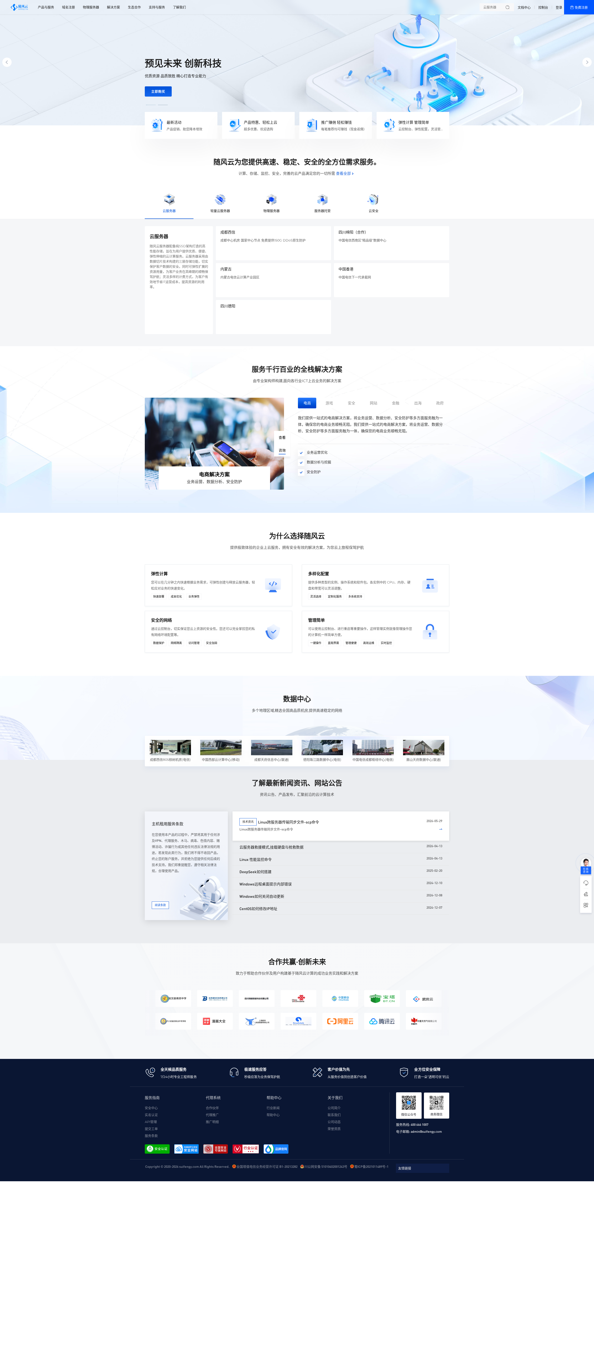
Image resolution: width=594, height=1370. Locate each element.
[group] (297, 62)
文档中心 (524, 7)
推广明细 (212, 1122)
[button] (151, 104)
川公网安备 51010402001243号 (325, 1166)
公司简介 (334, 1108)
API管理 (151, 1122)
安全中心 (151, 1108)
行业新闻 (273, 1108)
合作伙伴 (212, 1108)
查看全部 (343, 173)
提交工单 (151, 1129)
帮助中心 (273, 1115)
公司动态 (334, 1122)
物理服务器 (91, 7)
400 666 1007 (419, 1124)
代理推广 (212, 1115)
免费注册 (581, 7)
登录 (559, 7)
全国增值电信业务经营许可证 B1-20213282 (266, 1166)
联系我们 (334, 1115)
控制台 (543, 7)
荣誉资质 (334, 1129)
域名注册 (68, 7)
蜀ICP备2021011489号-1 (371, 1166)
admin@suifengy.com (426, 1131)
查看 (282, 437)
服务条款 (151, 1136)
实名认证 (151, 1115)
